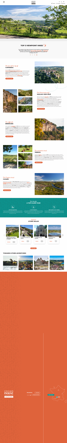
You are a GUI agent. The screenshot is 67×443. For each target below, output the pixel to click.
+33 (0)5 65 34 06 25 (36, 394)
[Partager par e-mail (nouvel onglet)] (36, 55)
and (28, 182)
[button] (61, 1)
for (40, 154)
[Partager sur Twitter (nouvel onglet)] (32, 55)
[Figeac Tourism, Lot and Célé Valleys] (33, 3)
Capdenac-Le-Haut (19, 70)
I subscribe (37, 392)
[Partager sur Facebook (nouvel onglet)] (30, 55)
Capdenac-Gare (19, 75)
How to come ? (51, 394)
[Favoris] (59, 2)
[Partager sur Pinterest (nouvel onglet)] (34, 55)
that (45, 50)
